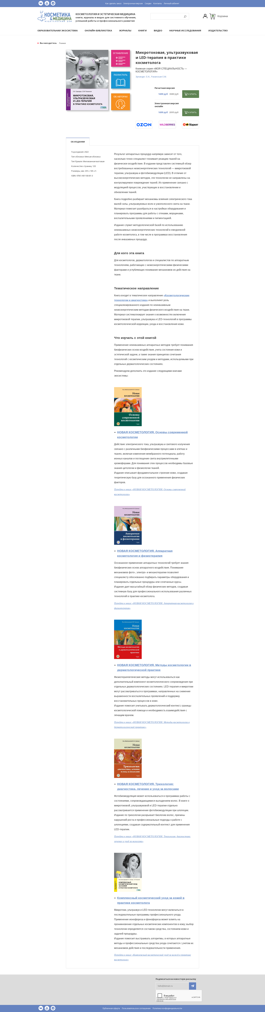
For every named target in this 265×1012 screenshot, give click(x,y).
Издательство (218, 30)
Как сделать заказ (113, 3)
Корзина (222, 16)
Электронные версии (133, 3)
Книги (142, 30)
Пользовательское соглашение (136, 1008)
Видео (158, 30)
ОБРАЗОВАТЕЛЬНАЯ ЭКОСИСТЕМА (57, 30)
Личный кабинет (171, 3)
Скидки (148, 3)
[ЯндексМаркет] (190, 124)
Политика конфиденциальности (167, 1008)
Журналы (125, 30)
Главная (62, 43)
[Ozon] (144, 124)
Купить (192, 94)
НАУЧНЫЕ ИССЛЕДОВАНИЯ (185, 30)
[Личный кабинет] (205, 16)
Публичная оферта (111, 1008)
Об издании (78, 141)
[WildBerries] (167, 124)
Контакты (157, 3)
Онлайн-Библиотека (98, 30)
